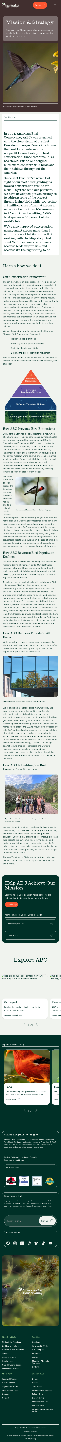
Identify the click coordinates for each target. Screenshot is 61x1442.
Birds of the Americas (11, 1342)
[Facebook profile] (8, 1243)
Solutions (36, 1342)
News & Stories (8, 1383)
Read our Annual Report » (15, 1160)
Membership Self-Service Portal (42, 1410)
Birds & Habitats (9, 1337)
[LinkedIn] (22, 1243)
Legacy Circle (38, 1398)
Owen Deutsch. (32, 106)
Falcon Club (37, 1394)
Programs (36, 1353)
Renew (35, 1383)
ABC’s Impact (38, 1350)
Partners (35, 1357)
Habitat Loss (7, 1361)
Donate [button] (38, 5)
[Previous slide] (24, 1025)
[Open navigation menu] (55, 5)
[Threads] (29, 1243)
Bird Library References (12, 1346)
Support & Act (38, 1374)
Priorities (36, 1337)
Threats (5, 1353)
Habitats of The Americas (13, 1350)
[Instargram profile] (15, 1243)
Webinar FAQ (38, 1405)
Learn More (11, 1099)
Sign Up (44, 1221)
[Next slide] (36, 1025)
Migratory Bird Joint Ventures (40, 1362)
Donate (10, 904)
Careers (5, 1394)
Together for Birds (10, 1387)
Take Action (13, 935)
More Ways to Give (16, 923)
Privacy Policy (30, 1438)
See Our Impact (11, 1015)
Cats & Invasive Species (12, 1365)
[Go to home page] (10, 5)
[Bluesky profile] (36, 1243)
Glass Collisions (9, 1357)
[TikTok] (43, 1243)
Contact (5, 1398)
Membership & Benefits (42, 1390)
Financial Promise (9, 1379)
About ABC (7, 1374)
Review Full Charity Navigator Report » (20, 1157)
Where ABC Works (40, 1346)
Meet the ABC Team (10, 1390)
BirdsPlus (36, 1367)
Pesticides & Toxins (10, 1369)
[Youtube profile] (50, 1243)
